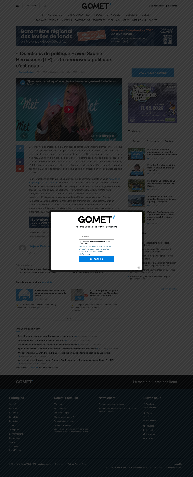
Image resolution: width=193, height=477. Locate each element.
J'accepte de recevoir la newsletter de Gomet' (95, 242)
